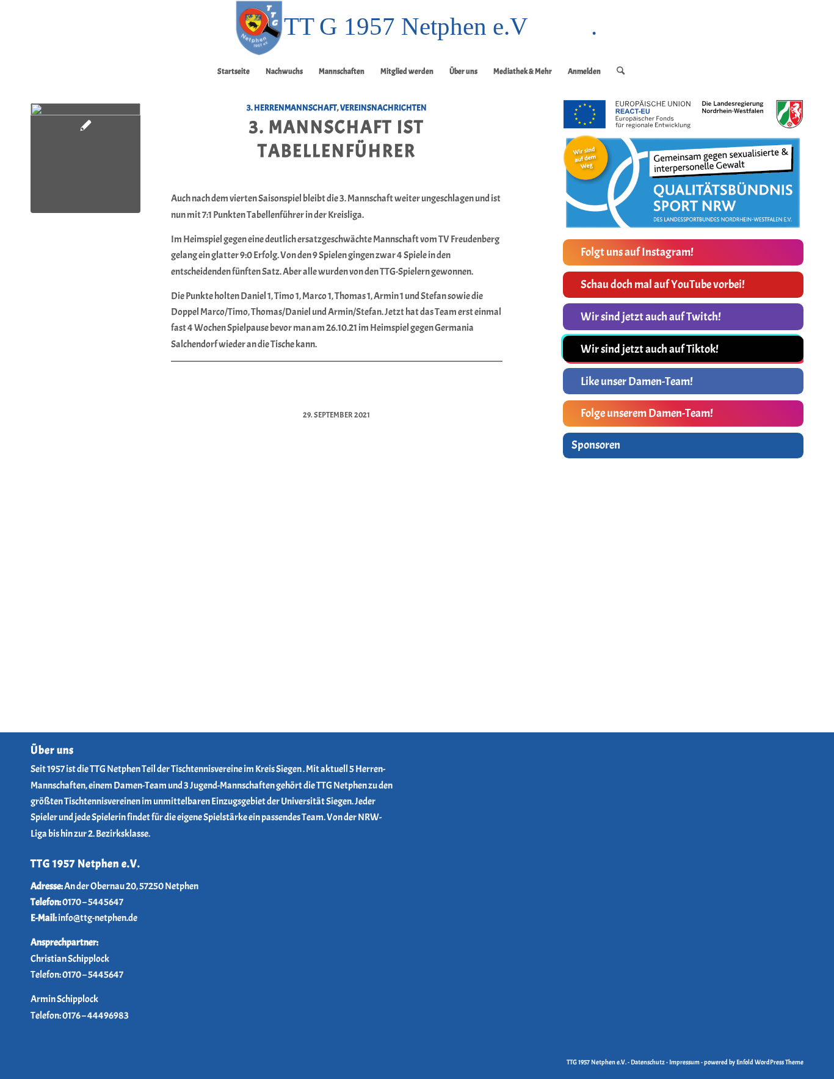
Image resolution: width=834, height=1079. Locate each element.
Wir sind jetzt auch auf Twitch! (651, 316)
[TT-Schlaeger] (85, 158)
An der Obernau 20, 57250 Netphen (131, 886)
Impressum (684, 1062)
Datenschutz (648, 1062)
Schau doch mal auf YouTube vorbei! (663, 284)
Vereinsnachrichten (383, 107)
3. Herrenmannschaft (292, 107)
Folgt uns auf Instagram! (637, 252)
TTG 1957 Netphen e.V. (597, 1062)
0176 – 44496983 (95, 1015)
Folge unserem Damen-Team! (647, 413)
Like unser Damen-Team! (637, 381)
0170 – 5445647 (92, 902)
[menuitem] (233, 71)
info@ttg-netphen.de (97, 918)
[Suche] (617, 71)
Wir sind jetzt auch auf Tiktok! (650, 349)
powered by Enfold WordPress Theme (753, 1062)
